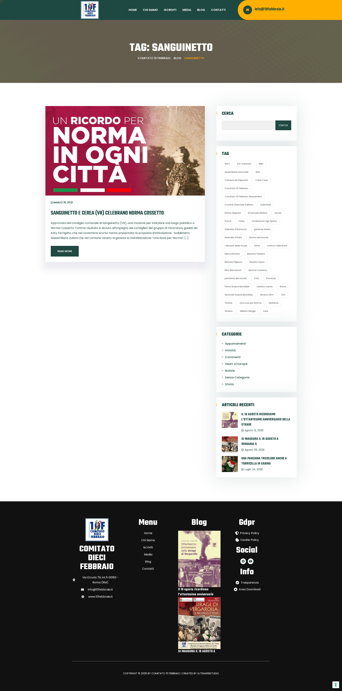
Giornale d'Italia (233, 237)
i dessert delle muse (236, 245)
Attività (230, 350)
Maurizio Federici (256, 253)
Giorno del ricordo (258, 237)
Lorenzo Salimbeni (277, 245)
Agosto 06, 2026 (255, 450)
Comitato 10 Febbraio (236, 188)
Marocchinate (232, 253)
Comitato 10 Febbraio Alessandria (243, 196)
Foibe (242, 221)
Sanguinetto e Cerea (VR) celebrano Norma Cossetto (107, 213)
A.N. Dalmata (244, 163)
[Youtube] (250, 561)
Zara (265, 311)
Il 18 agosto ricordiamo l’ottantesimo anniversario (195, 592)
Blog (201, 10)
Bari (258, 171)
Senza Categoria (237, 377)
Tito (283, 294)
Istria (257, 245)
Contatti (218, 10)
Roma (283, 286)
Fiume (228, 221)
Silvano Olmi (267, 294)
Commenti (232, 357)
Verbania (273, 302)
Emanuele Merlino (257, 212)
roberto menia (265, 286)
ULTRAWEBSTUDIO (208, 673)
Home (133, 10)
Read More (65, 251)
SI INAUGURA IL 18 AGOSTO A (196, 651)
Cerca (228, 113)
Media (186, 10)
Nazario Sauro (257, 261)
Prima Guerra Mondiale (237, 286)
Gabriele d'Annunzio (236, 229)
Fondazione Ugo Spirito (264, 221)
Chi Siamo (150, 10)
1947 (227, 163)
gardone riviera (262, 229)
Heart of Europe (236, 364)
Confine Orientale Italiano (239, 204)
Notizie (230, 371)
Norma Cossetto (258, 270)
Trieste (228, 302)
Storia (229, 384)
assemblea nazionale (236, 171)
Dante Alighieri (233, 212)
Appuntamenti (235, 344)
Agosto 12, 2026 (254, 430)
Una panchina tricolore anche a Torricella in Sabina (264, 461)
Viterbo (229, 311)
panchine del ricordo (236, 278)
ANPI (261, 163)
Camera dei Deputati (236, 180)
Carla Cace (261, 180)
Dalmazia (266, 204)
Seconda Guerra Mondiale (239, 294)
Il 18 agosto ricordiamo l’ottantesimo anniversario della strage (265, 419)
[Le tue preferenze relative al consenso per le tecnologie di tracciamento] (335, 684)
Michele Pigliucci (233, 261)
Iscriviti (170, 10)
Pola (256, 278)
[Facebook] (243, 561)
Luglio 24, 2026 (254, 469)
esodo (278, 212)
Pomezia (271, 278)
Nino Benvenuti (233, 270)
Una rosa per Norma (250, 302)
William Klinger (248, 311)
